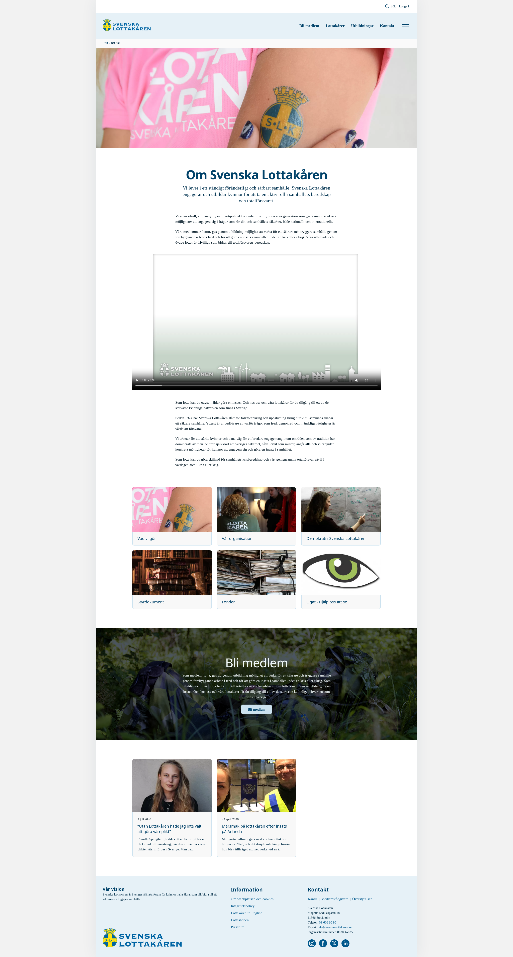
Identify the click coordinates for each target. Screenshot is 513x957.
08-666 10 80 (327, 922)
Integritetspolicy (242, 906)
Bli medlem (309, 25)
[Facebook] (323, 943)
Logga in (404, 6)
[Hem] (127, 25)
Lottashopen (240, 920)
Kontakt (387, 25)
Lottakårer (335, 25)
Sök (393, 6)
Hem (105, 43)
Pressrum (237, 927)
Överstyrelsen (362, 899)
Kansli (312, 899)
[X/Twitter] (334, 943)
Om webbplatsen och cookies (252, 899)
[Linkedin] (345, 943)
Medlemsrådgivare (334, 899)
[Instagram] (312, 943)
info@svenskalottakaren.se (334, 927)
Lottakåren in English (246, 913)
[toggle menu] (405, 25)
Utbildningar (362, 25)
